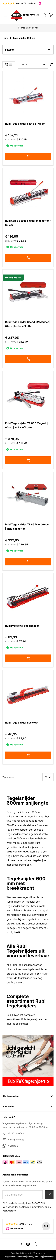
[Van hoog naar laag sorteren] (52, 65)
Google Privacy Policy (33, 1207)
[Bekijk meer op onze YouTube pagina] (28, 1244)
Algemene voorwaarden (15, 1256)
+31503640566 (15, 1133)
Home (5, 38)
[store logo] (25, 15)
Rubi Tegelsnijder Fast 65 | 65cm (25, 123)
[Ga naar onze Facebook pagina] (20, 1244)
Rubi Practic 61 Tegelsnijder (22, 625)
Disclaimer (49, 1256)
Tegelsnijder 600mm (24, 38)
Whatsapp (12, 1146)
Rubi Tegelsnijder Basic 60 (21, 722)
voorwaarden (9, 1210)
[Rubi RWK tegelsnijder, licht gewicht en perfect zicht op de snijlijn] (28, 1060)
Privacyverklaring (35, 1256)
